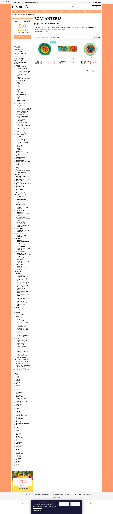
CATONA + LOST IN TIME (22, 361)
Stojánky (19, 91)
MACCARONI (19, 421)
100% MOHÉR (20, 240)
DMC (17, 388)
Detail (50, 62)
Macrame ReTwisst (21, 301)
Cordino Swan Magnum (23, 278)
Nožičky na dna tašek (22, 142)
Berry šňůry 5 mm (21, 321)
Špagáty (18, 338)
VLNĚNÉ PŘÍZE (19, 264)
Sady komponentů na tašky (24, 128)
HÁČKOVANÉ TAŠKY (21, 368)
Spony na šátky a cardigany (23, 161)
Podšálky (19, 77)
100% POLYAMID (21, 247)
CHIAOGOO (18, 405)
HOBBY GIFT (19, 404)
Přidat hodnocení (22, 37)
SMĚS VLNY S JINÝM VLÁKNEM (22, 268)
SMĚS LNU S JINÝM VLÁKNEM (22, 236)
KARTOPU (18, 407)
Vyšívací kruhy (20, 92)
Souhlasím (75, 504)
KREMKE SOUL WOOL (21, 416)
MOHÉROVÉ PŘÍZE (20, 238)
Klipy (18, 82)
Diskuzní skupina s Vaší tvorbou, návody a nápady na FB (35, 494)
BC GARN (18, 380)
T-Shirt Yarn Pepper (22, 343)
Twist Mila (19, 352)
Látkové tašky (19, 151)
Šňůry (17, 316)
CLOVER (18, 385)
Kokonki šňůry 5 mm (22, 328)
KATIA (17, 408)
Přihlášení (98, 2)
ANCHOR (18, 379)
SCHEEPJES (19, 446)
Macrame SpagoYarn (22, 304)
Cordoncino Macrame (22, 355)
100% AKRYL (20, 198)
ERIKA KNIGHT (20, 392)
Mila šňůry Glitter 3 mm (23, 335)
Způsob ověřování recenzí (85, 494)
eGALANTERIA (54, 23)
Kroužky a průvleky (22, 139)
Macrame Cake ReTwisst (23, 303)
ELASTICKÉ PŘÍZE (20, 217)
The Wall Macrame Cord (23, 357)
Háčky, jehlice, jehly (21, 94)
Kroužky (19, 86)
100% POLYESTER (21, 253)
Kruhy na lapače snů (22, 88)
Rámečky (19, 149)
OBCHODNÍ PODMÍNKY (33, 11)
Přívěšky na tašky (21, 127)
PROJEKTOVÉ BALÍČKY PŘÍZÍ (22, 359)
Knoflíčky (19, 85)
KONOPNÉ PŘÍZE (20, 228)
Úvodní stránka (18, 11)
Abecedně (43, 37)
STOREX (18, 452)
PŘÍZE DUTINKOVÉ (20, 192)
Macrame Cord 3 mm (22, 329)
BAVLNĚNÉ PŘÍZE (20, 204)
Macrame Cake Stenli (22, 297)
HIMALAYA (18, 402)
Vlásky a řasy (20, 120)
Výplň (17, 169)
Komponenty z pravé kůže (23, 125)
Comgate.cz (74, 494)
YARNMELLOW (20, 467)
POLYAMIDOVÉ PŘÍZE (21, 245)
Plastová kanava (20, 155)
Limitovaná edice (19, 49)
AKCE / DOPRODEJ (19, 51)
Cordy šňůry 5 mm (21, 326)
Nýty (18, 143)
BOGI (17, 383)
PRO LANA (18, 435)
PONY (17, 432)
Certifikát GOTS (19, 55)
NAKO (17, 427)
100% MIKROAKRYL (22, 199)
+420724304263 (17, 2)
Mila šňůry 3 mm (21, 331)
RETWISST (18, 440)
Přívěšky (19, 89)
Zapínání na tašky (21, 133)
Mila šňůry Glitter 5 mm (23, 337)
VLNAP (17, 462)
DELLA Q (18, 386)
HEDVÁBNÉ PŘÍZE (20, 222)
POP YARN (18, 433)
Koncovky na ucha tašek (23, 138)
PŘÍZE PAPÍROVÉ (20, 185)
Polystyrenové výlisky (21, 157)
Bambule (18, 65)
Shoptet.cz (67, 494)
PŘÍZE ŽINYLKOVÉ (20, 191)
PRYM (17, 436)
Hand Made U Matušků (57, 494)
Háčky (18, 96)
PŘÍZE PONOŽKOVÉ (21, 186)
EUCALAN (18, 395)
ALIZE (17, 377)
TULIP (17, 459)
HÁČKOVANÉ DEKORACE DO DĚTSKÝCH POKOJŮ (23, 365)
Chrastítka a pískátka (22, 116)
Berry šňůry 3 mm (21, 319)
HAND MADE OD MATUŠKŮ (22, 363)
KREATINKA (19, 414)
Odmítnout (64, 504)
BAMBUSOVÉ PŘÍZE (21, 210)
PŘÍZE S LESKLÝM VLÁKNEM (23, 183)
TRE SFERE (18, 458)
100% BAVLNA (20, 206)
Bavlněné (19, 311)
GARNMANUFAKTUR (21, 398)
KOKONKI (18, 413)
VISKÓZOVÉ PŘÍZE (20, 258)
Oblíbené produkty (83, 11)
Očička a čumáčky (21, 119)
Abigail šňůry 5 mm (22, 318)
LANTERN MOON (20, 417)
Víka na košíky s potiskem (23, 78)
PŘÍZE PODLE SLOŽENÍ (20, 194)
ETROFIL (18, 394)
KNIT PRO (18, 411)
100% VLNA (20, 266)
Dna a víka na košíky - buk (23, 71)
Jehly (18, 99)
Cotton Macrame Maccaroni (24, 284)
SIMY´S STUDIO (20, 448)
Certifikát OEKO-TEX (20, 56)
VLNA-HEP (18, 461)
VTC (17, 465)
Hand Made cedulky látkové (24, 109)
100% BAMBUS (20, 212)
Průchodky (19, 146)
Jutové (18, 309)
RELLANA (18, 439)
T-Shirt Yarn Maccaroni (23, 340)
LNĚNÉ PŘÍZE (19, 233)
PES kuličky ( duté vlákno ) (23, 170)
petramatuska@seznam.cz (31, 2)
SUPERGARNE (19, 454)
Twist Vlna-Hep (21, 354)
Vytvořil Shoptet (96, 503)
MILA (17, 424)
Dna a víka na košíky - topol (24, 72)
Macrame (18, 273)
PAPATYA (18, 430)
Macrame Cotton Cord (22, 351)
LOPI (17, 420)
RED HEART (19, 437)
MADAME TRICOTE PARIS (22, 423)
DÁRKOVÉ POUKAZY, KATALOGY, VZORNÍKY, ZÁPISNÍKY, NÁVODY (20, 59)
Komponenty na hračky (22, 114)
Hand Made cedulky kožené (24, 108)
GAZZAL (18, 399)
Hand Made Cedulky (21, 103)
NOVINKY (17, 48)
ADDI (17, 375)
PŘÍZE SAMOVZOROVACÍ (22, 188)
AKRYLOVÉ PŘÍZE (20, 196)
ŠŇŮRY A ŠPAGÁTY (19, 271)
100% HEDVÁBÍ (21, 224)
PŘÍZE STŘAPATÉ (20, 189)
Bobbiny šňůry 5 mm (22, 323)
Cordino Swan (20, 275)
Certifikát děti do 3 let (20, 53)
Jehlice (18, 97)
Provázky (18, 307)
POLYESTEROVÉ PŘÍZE (21, 251)
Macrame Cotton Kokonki (23, 286)
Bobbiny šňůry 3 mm (22, 322)
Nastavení (37, 510)
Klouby (18, 117)
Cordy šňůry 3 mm (21, 325)
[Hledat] (89, 6)
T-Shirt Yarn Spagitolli (22, 346)
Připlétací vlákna (20, 160)
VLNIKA (18, 464)
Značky (16, 373)
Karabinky (19, 136)
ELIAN (17, 391)
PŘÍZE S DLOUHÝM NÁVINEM (23, 179)
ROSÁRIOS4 (19, 442)
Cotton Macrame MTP (22, 285)
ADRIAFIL (18, 376)
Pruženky (18, 158)
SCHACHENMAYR (20, 445)
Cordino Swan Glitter (22, 276)
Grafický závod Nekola (21, 401)
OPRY (17, 429)
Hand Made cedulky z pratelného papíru (22, 111)
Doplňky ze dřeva (20, 80)
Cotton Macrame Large (23, 282)
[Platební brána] (56, 497)
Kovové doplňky (20, 134)
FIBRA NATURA (20, 397)
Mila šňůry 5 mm (21, 332)
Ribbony (18, 312)
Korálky (19, 83)
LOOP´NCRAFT (19, 418)
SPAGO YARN (19, 449)
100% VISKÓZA (21, 259)
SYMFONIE (18, 455)
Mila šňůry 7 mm (21, 334)
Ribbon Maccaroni (21, 314)
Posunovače (20, 145)
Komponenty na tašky (21, 122)
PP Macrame (20, 306)
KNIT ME (18, 410)
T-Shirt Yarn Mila (21, 342)
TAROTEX (18, 456)
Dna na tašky (20, 124)
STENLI (18, 451)
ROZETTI (18, 443)
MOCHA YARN (19, 426)
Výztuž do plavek (21, 172)
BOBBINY (18, 382)
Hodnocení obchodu (67, 11)
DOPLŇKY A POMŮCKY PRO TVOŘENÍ (21, 63)
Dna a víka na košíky (21, 66)
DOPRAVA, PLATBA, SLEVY (50, 11)
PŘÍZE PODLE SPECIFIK (21, 174)
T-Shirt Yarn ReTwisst (22, 345)
